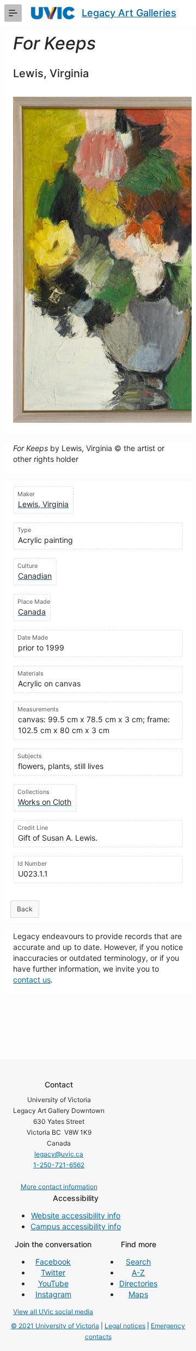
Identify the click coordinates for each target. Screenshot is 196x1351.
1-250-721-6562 (58, 1165)
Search (138, 1261)
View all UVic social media (53, 1312)
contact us (32, 979)
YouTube (53, 1283)
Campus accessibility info (75, 1226)
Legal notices (125, 1326)
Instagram (53, 1294)
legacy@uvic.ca (58, 1154)
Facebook (53, 1261)
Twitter (53, 1272)
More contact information (59, 1187)
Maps (138, 1294)
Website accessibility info (75, 1215)
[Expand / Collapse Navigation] (13, 13)
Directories (138, 1283)
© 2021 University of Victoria (55, 1326)
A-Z (138, 1272)
